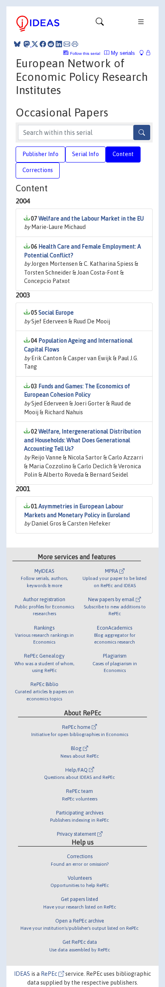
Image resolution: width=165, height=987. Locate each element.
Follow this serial (85, 53)
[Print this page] (75, 44)
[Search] (141, 132)
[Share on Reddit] (51, 44)
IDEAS (22, 974)
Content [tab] (123, 154)
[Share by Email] (67, 44)
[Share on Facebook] (43, 44)
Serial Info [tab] (85, 154)
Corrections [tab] (37, 170)
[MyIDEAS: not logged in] (144, 53)
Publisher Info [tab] (40, 154)
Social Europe (56, 312)
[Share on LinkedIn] (59, 44)
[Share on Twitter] (35, 44)
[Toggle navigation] (100, 24)
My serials (122, 53)
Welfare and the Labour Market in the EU (91, 218)
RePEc (49, 974)
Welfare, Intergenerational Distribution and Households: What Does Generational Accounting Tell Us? (82, 440)
